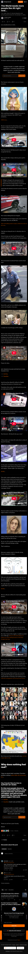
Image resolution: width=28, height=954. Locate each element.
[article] (14, 896)
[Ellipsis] (26, 861)
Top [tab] (2, 889)
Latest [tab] (6, 889)
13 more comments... (5, 883)
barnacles (6, 861)
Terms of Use (20, 933)
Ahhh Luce (4, 120)
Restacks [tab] (10, 849)
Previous (5, 839)
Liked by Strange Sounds (9, 862)
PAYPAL (5, 374)
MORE (2, 471)
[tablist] (6, 849)
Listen (25, 18)
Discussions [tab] (11, 889)
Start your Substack (10, 948)
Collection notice (23, 944)
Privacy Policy (14, 936)
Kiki (5, 872)
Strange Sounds (7, 17)
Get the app (20, 948)
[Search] (25, 889)
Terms (17, 944)
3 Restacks (16, 830)
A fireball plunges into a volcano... (10, 893)
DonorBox (5, 376)
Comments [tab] (4, 849)
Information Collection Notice (16, 935)
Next (24, 839)
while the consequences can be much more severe (13, 678)
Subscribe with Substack (15, 930)
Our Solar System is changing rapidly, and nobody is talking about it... (11, 904)
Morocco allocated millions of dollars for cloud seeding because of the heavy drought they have (12, 637)
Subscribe (20, 1)
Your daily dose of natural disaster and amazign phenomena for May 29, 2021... (10, 895)
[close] (24, 907)
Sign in (25, 1)
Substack (8, 951)
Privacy (13, 944)
